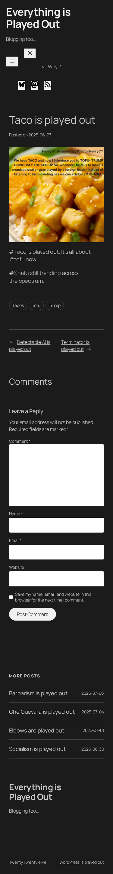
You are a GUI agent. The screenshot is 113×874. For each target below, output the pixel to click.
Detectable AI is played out (29, 345)
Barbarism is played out (38, 693)
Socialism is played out (37, 749)
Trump (55, 305)
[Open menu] (12, 62)
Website (16, 567)
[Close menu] (30, 53)
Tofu (36, 305)
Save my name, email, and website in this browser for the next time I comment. (53, 597)
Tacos (18, 305)
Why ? (54, 66)
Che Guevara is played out (42, 712)
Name (16, 514)
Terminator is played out (75, 345)
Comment (19, 441)
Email (15, 540)
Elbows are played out (36, 730)
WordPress (69, 862)
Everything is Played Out (38, 18)
